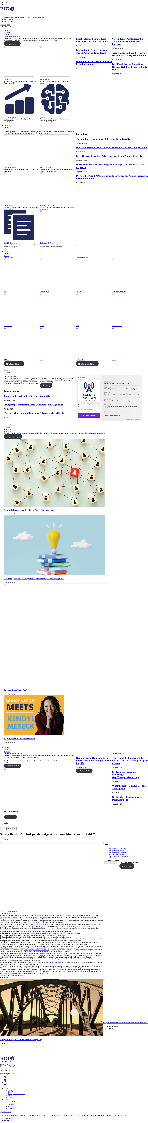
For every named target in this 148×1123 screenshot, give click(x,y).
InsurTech (43, 117)
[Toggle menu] (9, 828)
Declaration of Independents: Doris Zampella (127, 798)
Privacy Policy (8, 1118)
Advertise (11, 1095)
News (6, 30)
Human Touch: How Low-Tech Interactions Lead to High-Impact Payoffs (93, 761)
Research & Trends (10, 117)
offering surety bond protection (54, 962)
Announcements (45, 79)
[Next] (74, 1012)
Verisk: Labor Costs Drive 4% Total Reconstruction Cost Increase (127, 42)
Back (8, 32)
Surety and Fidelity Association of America (47, 919)
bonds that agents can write (38, 926)
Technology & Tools (46, 243)
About (10, 1090)
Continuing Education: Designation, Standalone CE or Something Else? (34, 579)
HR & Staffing (8, 205)
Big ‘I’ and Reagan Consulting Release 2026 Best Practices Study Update (129, 67)
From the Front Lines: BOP (15, 690)
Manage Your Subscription (16, 1094)
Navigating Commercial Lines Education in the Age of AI (33, 404)
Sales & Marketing (46, 167)
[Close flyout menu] (1, 14)
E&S (77, 326)
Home (6, 839)
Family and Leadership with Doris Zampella (27, 396)
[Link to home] (5, 25)
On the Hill (7, 79)
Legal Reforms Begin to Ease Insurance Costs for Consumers (92, 40)
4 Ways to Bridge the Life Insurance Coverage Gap (21, 1040)
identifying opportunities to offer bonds (36, 950)
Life (41, 360)
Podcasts (7, 370)
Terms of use (8, 1120)
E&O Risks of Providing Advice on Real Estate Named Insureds (109, 156)
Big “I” (10, 1092)
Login (6, 2)
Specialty (79, 292)
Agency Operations (10, 167)
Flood (42, 326)
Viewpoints (7, 425)
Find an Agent (8, 19)
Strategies (7, 125)
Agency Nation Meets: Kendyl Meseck (19, 739)
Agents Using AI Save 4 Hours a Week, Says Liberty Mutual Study (129, 54)
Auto (5, 292)
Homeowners (44, 292)
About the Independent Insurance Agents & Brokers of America (24, 18)
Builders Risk (80, 360)
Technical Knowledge (47, 205)
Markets (6, 251)
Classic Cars (8, 326)
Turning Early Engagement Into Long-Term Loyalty (103, 139)
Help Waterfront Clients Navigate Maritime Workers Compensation (111, 147)
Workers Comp (117, 326)
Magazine (7, 747)
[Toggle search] (3, 828)
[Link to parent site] (7, 10)
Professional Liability (119, 292)
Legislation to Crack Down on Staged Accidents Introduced (91, 51)
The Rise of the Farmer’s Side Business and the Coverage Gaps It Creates (130, 761)
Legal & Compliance (10, 243)
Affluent (6, 360)
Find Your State (9, 21)
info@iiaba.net (9, 1074)
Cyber (114, 360)
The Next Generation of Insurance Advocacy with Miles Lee (35, 413)
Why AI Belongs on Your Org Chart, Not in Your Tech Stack (29, 510)
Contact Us (11, 1097)
